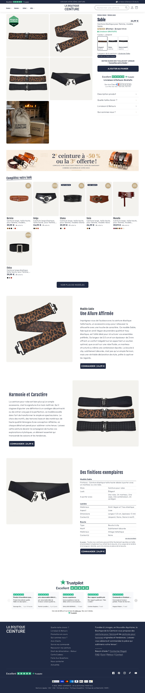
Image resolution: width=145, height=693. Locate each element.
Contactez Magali (118, 651)
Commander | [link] (93, 366)
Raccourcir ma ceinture (61, 648)
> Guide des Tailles (124, 53)
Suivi (103, 654)
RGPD (106, 688)
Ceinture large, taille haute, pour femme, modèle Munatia (125, 221)
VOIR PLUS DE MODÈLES (73, 285)
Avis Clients (56, 641)
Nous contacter (57, 661)
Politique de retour (63, 688)
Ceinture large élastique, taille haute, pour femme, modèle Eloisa (18, 271)
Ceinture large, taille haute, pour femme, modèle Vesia (99, 221)
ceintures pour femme (105, 634)
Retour (110, 654)
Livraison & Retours (128, 2)
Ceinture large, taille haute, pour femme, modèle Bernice (19, 221)
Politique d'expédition (77, 688)
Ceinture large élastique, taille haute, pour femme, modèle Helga (44, 221)
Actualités (55, 665)
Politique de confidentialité (94, 688)
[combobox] (112, 7)
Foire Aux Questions (59, 658)
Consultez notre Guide (118, 63)
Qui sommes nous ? (59, 638)
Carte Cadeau (57, 655)
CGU (54, 688)
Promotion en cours (59, 634)
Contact (119, 654)
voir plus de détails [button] (130, 538)
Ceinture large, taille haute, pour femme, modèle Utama (72, 221)
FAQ (97, 654)
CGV (49, 688)
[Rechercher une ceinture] (126, 7)
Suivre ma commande (60, 644)
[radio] (102, 43)
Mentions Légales (41, 688)
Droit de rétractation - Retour (64, 651)
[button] (9, 8)
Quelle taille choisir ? (60, 627)
